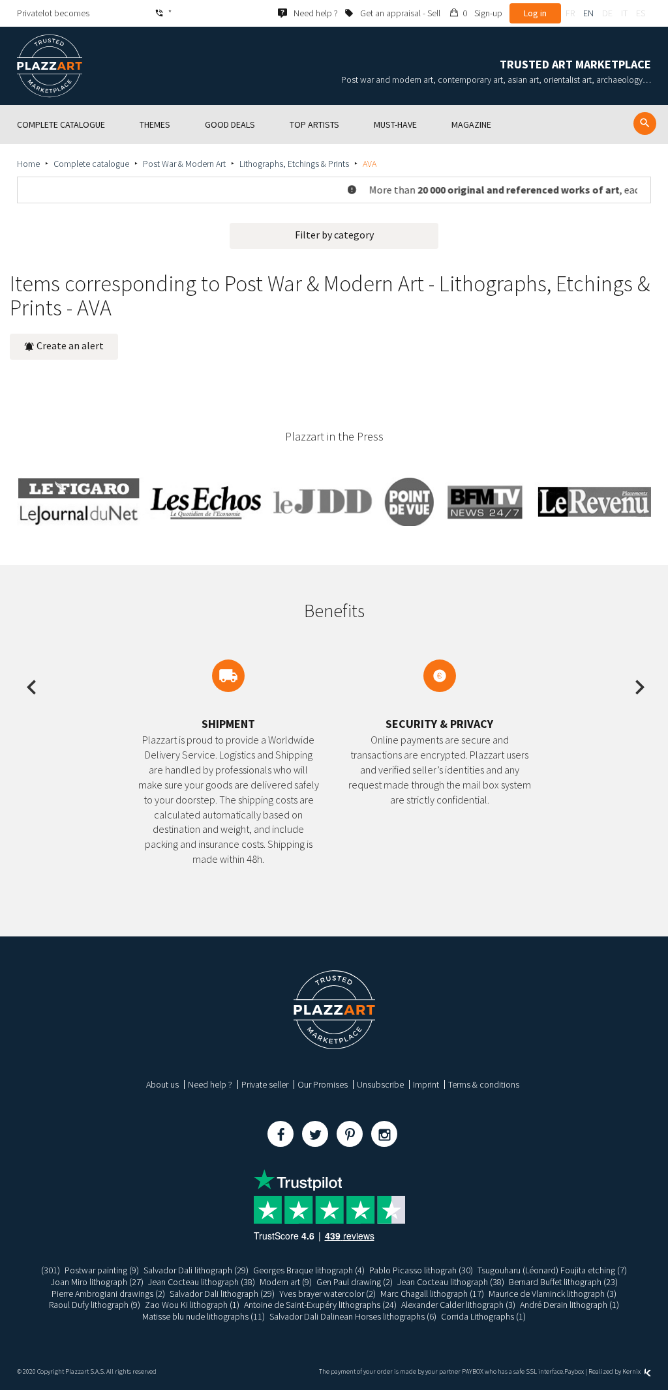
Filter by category (334, 234)
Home (28, 163)
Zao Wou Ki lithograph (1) (192, 1304)
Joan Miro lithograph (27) (97, 1282)
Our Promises (322, 1084)
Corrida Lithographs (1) (483, 1316)
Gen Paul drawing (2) (354, 1282)
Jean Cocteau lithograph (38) (201, 1282)
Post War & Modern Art (184, 163)
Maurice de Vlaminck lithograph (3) (552, 1293)
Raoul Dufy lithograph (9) (94, 1304)
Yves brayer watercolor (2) (327, 1293)
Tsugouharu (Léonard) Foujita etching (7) (552, 1270)
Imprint (426, 1084)
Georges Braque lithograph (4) (309, 1270)
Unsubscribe (380, 1084)
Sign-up (488, 13)
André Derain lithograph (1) (569, 1304)
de (607, 13)
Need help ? (210, 1084)
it (624, 13)
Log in (535, 13)
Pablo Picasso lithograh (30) (421, 1270)
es (640, 13)
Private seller (264, 1084)
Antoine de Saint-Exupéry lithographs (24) (320, 1304)
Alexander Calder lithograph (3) (458, 1304)
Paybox (574, 1371)
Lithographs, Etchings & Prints (294, 163)
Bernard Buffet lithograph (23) (563, 1282)
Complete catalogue (91, 163)
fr (570, 13)
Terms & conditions (483, 1084)
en (588, 13)
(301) (50, 1270)
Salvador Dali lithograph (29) (196, 1270)
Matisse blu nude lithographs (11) (203, 1316)
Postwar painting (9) (102, 1270)
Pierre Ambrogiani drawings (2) (108, 1293)
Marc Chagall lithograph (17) (432, 1293)
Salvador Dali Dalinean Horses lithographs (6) (352, 1316)
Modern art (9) (286, 1282)
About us (162, 1084)
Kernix (632, 1371)
